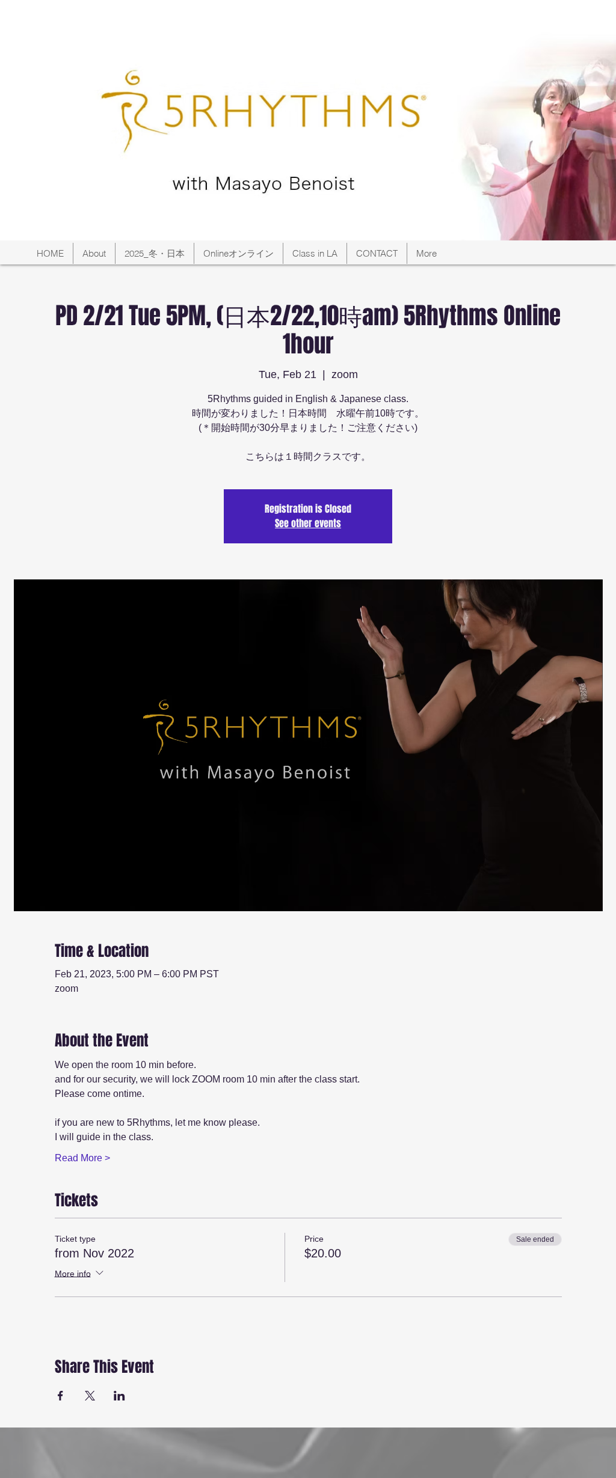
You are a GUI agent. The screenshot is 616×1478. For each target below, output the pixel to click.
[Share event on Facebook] (60, 1395)
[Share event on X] (90, 1395)
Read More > (82, 1158)
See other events (308, 523)
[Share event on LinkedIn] (119, 1395)
